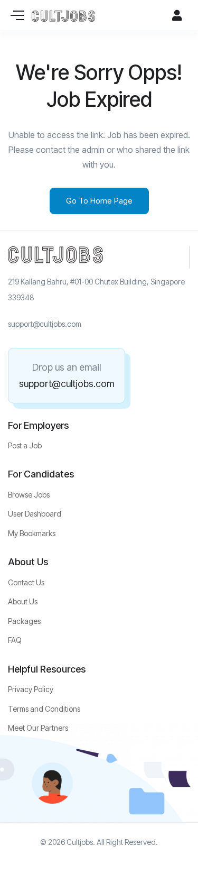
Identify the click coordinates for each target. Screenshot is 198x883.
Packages (24, 621)
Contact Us (26, 582)
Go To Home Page (99, 201)
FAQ (15, 640)
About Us (22, 601)
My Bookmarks (31, 533)
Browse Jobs (29, 494)
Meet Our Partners (38, 727)
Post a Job (25, 445)
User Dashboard (34, 513)
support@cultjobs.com (66, 383)
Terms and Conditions (44, 708)
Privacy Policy (30, 689)
